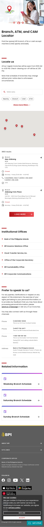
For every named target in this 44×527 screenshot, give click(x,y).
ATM (31, 99)
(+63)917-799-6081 (25, 178)
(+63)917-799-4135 (11, 180)
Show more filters (21, 105)
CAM (23, 99)
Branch (15, 99)
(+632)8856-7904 (11, 178)
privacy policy (14, 508)
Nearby (6, 99)
